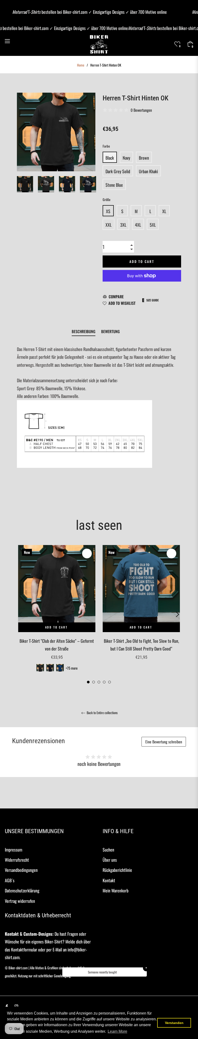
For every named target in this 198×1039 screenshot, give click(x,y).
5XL (153, 225)
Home (80, 65)
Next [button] (92, 184)
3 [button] (99, 682)
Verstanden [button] (174, 1023)
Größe (106, 199)
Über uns (110, 860)
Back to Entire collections (102, 713)
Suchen (108, 849)
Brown (144, 158)
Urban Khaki (148, 171)
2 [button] (93, 682)
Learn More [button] (117, 1031)
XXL (109, 225)
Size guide (152, 300)
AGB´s (9, 880)
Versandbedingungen (21, 870)
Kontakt (109, 880)
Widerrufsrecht (17, 860)
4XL (138, 225)
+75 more (72, 668)
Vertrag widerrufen (20, 901)
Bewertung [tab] (111, 331)
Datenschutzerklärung (22, 890)
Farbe (106, 146)
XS (108, 211)
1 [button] (88, 682)
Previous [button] (20, 614)
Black (110, 158)
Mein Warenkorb (115, 890)
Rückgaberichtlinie (117, 870)
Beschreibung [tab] (83, 331)
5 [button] (109, 682)
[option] (56, 614)
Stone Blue (114, 185)
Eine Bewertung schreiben (163, 742)
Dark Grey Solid (118, 171)
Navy (126, 158)
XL (164, 211)
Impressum (13, 849)
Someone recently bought (102, 972)
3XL (123, 225)
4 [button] (104, 682)
